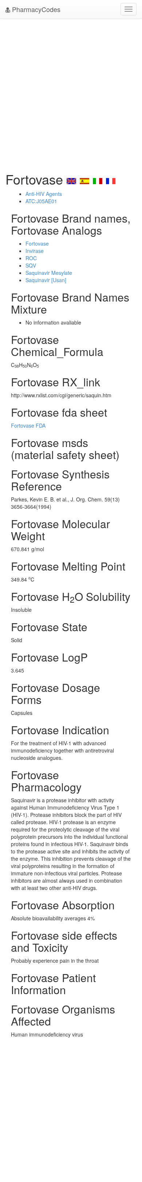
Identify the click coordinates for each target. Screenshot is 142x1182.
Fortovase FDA (28, 425)
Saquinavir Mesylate (48, 272)
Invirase (34, 250)
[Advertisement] (71, 93)
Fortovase (37, 243)
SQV (30, 265)
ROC (31, 258)
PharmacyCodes (35, 9)
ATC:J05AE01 (41, 201)
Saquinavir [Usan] (45, 280)
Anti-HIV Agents (43, 193)
